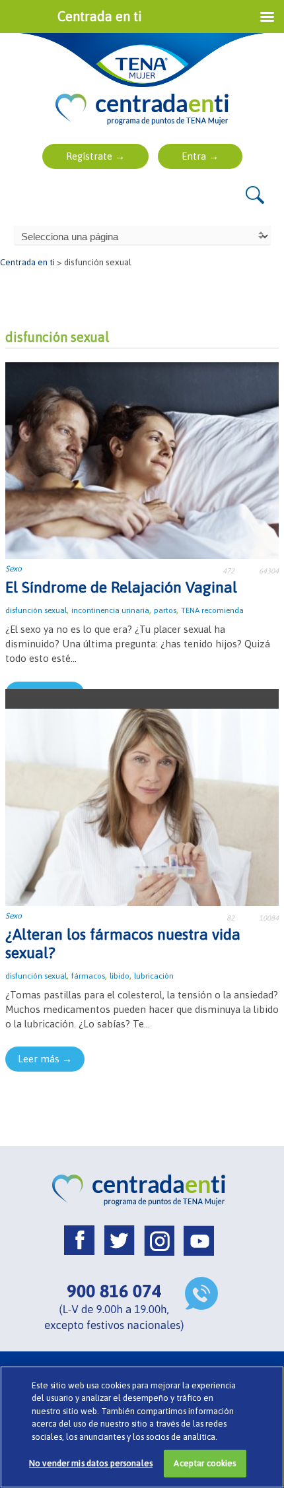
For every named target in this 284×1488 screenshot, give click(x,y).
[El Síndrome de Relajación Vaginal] (142, 459)
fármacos (88, 976)
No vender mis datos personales (91, 1463)
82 (230, 918)
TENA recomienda (212, 610)
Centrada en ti (27, 262)
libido (119, 976)
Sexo (13, 568)
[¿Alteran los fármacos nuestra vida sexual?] (142, 806)
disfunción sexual (36, 610)
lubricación (154, 976)
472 (228, 571)
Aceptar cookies (205, 1463)
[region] (142, 1427)
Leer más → (45, 1058)
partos (165, 610)
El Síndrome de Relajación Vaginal (121, 587)
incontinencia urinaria (110, 610)
